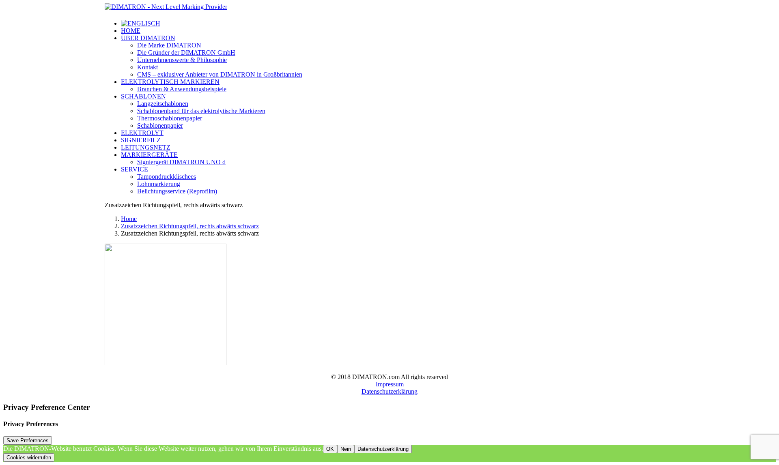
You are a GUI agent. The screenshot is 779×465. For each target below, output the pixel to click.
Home (129, 218)
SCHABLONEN (143, 96)
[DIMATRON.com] (389, 8)
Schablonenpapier (160, 125)
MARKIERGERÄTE (149, 154)
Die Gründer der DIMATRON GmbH (186, 52)
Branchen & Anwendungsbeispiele (181, 89)
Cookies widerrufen (28, 457)
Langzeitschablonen (162, 103)
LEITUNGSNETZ (145, 147)
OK (330, 449)
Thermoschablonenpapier (169, 118)
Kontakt (147, 67)
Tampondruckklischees (166, 176)
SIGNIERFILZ (141, 140)
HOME (130, 30)
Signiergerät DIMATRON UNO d (181, 162)
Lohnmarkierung (158, 183)
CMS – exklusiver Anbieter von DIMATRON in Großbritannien (219, 74)
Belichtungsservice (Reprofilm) (177, 191)
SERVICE (134, 169)
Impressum (390, 384)
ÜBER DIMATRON (148, 37)
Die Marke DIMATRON (169, 45)
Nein (345, 449)
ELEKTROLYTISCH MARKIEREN (170, 81)
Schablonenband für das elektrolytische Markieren (201, 110)
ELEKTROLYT (142, 132)
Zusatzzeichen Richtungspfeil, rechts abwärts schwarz (190, 226)
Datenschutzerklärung (389, 391)
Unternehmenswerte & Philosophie (182, 59)
